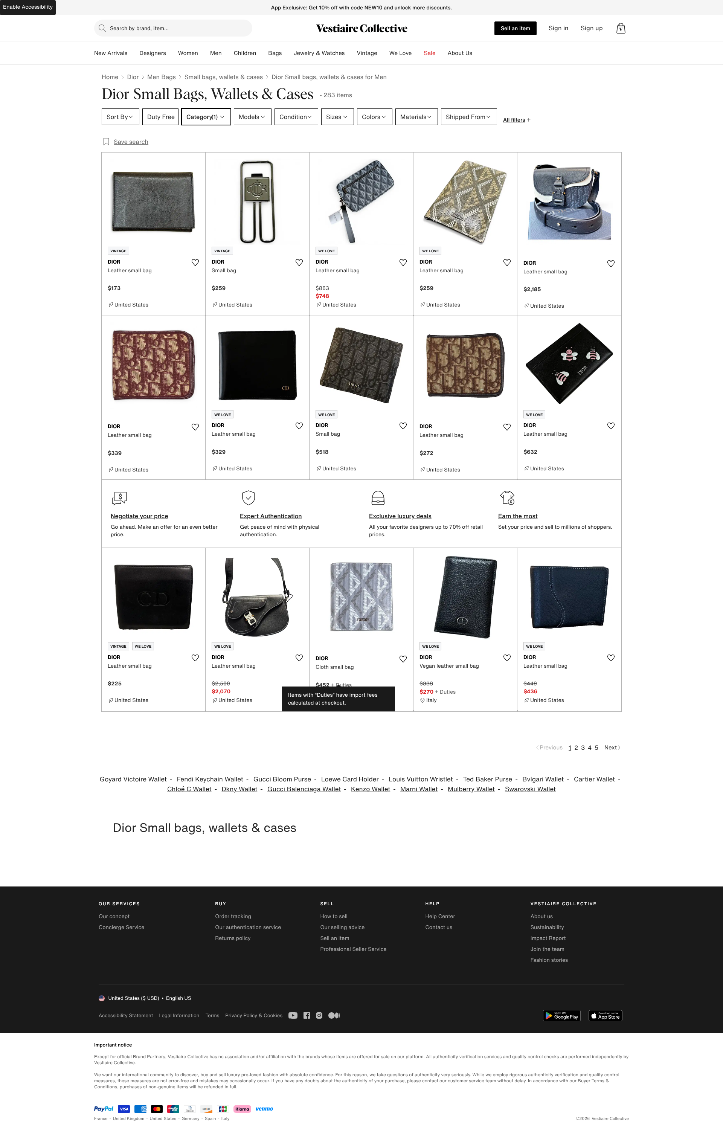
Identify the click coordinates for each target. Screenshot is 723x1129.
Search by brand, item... (139, 28)
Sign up (592, 28)
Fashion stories (549, 960)
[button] (621, 28)
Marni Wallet (419, 789)
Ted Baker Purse (487, 779)
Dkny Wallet (239, 789)
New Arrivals (110, 53)
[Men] (228, 53)
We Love (400, 53)
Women (188, 53)
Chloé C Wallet (189, 789)
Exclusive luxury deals (400, 515)
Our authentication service (248, 927)
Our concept (114, 916)
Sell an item (515, 28)
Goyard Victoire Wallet (132, 779)
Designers (152, 53)
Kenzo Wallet (370, 789)
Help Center (440, 916)
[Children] (262, 53)
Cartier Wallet (594, 779)
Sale (430, 53)
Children (245, 53)
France (101, 1118)
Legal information (179, 1015)
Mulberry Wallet (471, 789)
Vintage (367, 53)
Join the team (547, 949)
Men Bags (161, 76)
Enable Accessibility (28, 7)
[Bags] (288, 53)
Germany (191, 1118)
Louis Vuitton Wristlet (421, 779)
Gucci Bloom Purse (282, 779)
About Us (460, 53)
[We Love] (418, 53)
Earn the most (518, 515)
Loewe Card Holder (350, 779)
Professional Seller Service (353, 949)
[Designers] (172, 53)
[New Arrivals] (133, 53)
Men (216, 53)
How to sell (333, 916)
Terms (212, 1015)
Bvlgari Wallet (543, 779)
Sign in (559, 28)
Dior (133, 76)
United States (163, 1118)
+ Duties (341, 685)
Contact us (439, 927)
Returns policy (232, 938)
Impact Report (548, 938)
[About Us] (478, 53)
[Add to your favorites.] (195, 262)
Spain (210, 1118)
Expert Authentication (271, 515)
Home (110, 76)
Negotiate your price (139, 515)
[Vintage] (383, 53)
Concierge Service (121, 927)
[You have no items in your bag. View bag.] (621, 28)
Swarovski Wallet (530, 789)
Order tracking (233, 916)
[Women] (204, 53)
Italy (225, 1118)
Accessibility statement (126, 1015)
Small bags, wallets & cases (224, 76)
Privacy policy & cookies (253, 1015)
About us (542, 916)
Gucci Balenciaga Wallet (304, 789)
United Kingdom (129, 1118)
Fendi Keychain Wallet (210, 779)
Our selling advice (342, 927)
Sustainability (547, 927)
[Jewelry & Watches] (351, 53)
